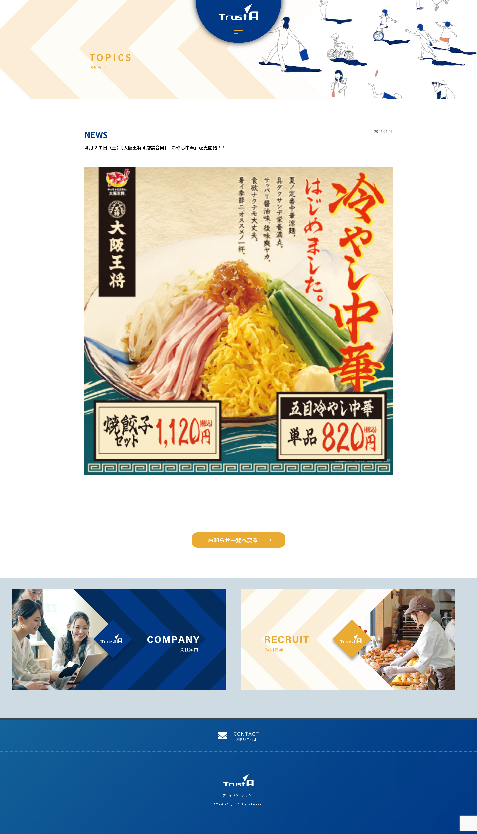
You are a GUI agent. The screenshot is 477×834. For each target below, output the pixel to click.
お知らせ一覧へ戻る (233, 540)
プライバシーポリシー (239, 795)
